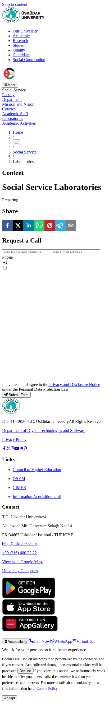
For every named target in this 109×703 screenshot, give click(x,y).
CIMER (19, 487)
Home (18, 132)
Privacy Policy (14, 439)
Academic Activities (19, 123)
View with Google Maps (22, 562)
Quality (19, 50)
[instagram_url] (13, 449)
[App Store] (28, 613)
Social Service (25, 152)
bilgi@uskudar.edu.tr (19, 544)
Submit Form (19, 395)
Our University (25, 31)
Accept (9, 698)
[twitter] (18, 226)
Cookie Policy (47, 688)
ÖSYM (19, 478)
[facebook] (7, 226)
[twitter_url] (8, 449)
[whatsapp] (39, 226)
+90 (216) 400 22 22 (19, 553)
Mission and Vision (18, 104)
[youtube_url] (17, 449)
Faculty (8, 94)
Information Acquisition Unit (37, 496)
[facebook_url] (4, 449)
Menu (12, 85)
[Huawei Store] (30, 630)
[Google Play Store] (28, 596)
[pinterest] (49, 226)
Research (20, 40)
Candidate (21, 55)
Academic (21, 36)
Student (19, 45)
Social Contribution (29, 59)
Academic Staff (15, 113)
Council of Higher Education (37, 469)
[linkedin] (28, 226)
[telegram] (60, 226)
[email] (71, 226)
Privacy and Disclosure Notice (74, 384)
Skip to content (14, 4)
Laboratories (12, 118)
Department (12, 99)
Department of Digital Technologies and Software (43, 430)
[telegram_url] (21, 449)
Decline (25, 671)
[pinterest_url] (25, 449)
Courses (9, 109)
